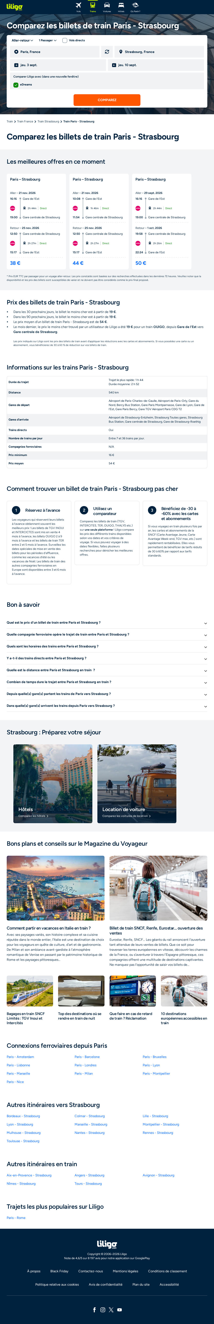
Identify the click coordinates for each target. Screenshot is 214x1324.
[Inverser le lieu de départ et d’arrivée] (107, 52)
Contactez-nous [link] (90, 1271)
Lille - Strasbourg (155, 1116)
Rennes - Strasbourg (158, 1133)
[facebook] (94, 1309)
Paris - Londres (85, 1065)
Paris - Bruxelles (154, 1057)
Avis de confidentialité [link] (105, 1284)
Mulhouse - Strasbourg (24, 1133)
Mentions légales (125, 1271)
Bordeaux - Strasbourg (23, 1116)
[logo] (15, 7)
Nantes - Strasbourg (89, 1133)
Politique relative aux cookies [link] (57, 1284)
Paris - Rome (16, 1218)
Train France (25, 121)
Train (10, 121)
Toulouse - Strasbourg (23, 1141)
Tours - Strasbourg (88, 1184)
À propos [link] (33, 1271)
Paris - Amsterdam (20, 1057)
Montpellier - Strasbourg (161, 1124)
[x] (111, 1309)
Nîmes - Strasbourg (21, 1184)
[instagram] (103, 1309)
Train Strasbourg (48, 121)
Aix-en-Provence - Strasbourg (29, 1175)
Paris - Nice (15, 1082)
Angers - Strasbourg (89, 1175)
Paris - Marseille (18, 1073)
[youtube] (119, 1309)
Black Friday (59, 1271)
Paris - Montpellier (156, 1073)
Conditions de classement (167, 1271)
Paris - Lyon (151, 1065)
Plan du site (141, 1284)
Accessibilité (169, 1284)
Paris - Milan (84, 1073)
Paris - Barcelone (87, 1057)
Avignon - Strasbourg (158, 1175)
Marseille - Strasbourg (91, 1124)
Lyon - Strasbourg (20, 1124)
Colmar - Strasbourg (90, 1116)
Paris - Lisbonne (18, 1065)
